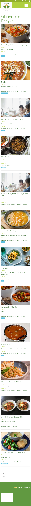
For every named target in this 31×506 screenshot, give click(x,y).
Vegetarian (3, 54)
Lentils (24, 91)
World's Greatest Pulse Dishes (8, 161)
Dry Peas (25, 240)
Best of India (18, 272)
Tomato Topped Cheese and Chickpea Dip (14, 45)
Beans (24, 128)
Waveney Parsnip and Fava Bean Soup (13, 453)
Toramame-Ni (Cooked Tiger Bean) (12, 119)
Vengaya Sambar (6, 344)
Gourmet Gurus (4, 386)
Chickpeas (15, 54)
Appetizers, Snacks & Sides (7, 49)
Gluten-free (9, 54)
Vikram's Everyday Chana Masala (11, 381)
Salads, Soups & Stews (21, 161)
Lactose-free (13, 91)
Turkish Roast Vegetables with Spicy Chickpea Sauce (15, 194)
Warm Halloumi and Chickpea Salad (12, 417)
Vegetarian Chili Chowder (9, 307)
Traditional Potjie (6, 156)
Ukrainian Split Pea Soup (8, 231)
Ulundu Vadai (5, 268)
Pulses (6, 6)
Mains (15, 86)
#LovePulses (2, 1)
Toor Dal (3, 82)
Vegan (8, 91)
